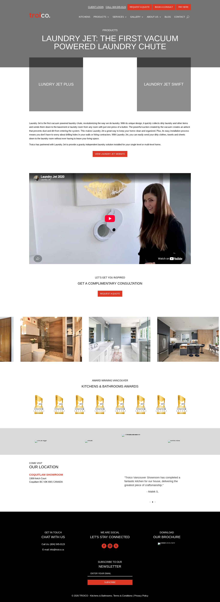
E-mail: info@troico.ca (53, 549)
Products (100, 17)
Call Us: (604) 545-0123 (53, 544)
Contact (179, 17)
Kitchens (84, 17)
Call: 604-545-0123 (116, 7)
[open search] (188, 17)
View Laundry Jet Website (110, 154)
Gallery (135, 17)
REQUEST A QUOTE (140, 7)
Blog (168, 17)
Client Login (96, 7)
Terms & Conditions (122, 595)
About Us (152, 17)
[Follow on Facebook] (104, 546)
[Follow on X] (116, 546)
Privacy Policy (141, 595)
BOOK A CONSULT (164, 7)
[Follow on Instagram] (110, 546)
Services (118, 17)
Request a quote (110, 293)
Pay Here (183, 7)
